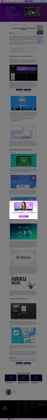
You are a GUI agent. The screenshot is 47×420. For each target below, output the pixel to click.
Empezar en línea (23, 216)
